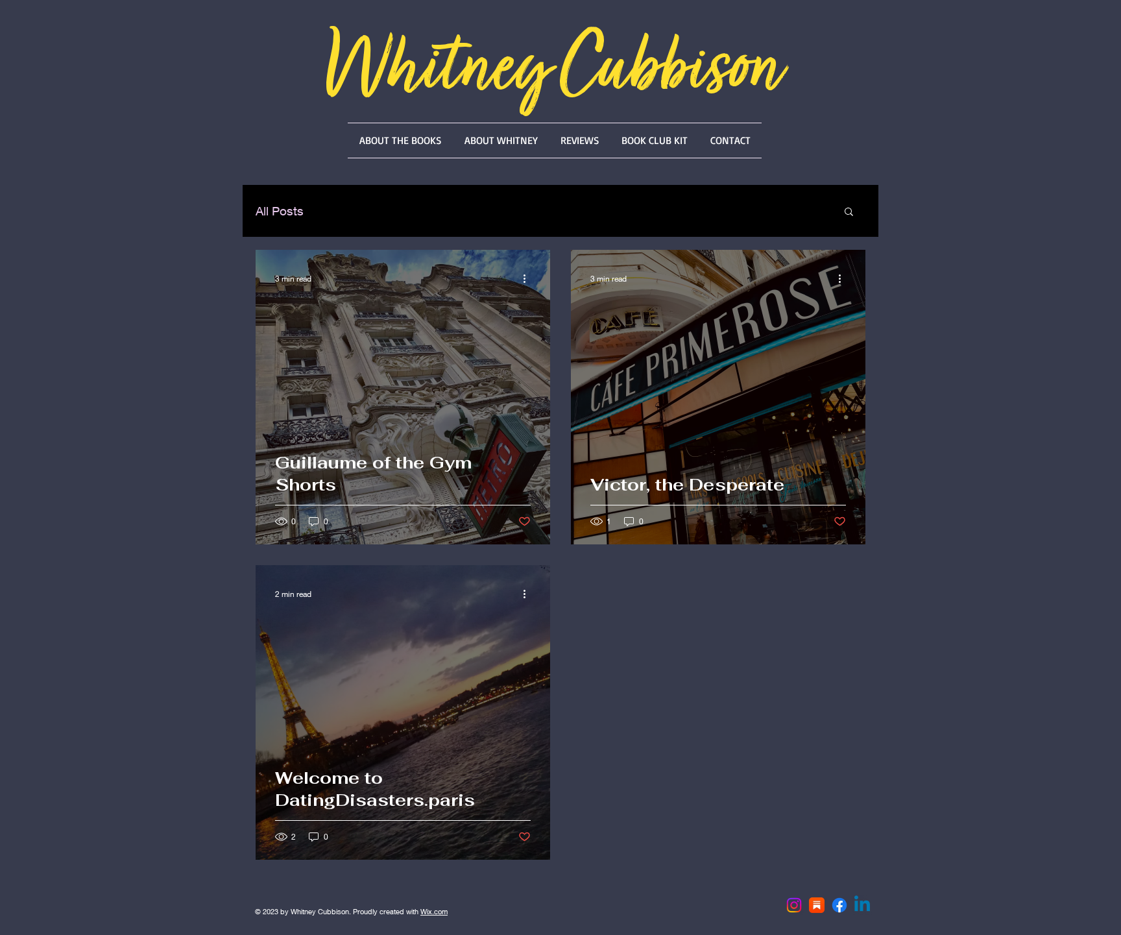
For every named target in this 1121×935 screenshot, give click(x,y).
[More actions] (528, 278)
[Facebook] (839, 905)
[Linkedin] (862, 905)
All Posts (280, 211)
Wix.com (434, 911)
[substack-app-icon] (816, 905)
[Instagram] (794, 905)
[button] (849, 212)
